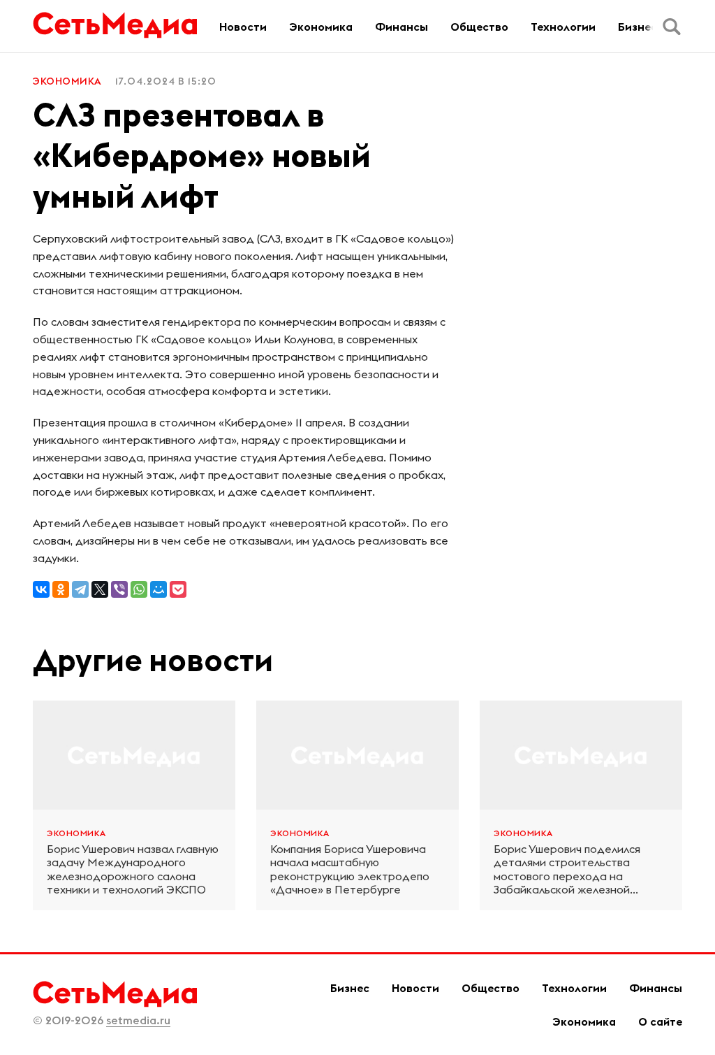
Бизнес (637, 27)
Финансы (401, 27)
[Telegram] (80, 589)
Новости (243, 27)
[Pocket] (178, 589)
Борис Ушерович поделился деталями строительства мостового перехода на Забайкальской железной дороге (567, 869)
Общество (479, 27)
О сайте (660, 1021)
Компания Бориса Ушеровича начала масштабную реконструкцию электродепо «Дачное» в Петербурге (349, 869)
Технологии (563, 27)
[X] (99, 589)
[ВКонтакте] (41, 589)
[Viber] (119, 589)
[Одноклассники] (60, 589)
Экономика (321, 27)
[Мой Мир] (158, 589)
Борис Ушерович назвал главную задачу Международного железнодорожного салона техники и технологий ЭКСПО (133, 869)
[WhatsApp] (139, 589)
